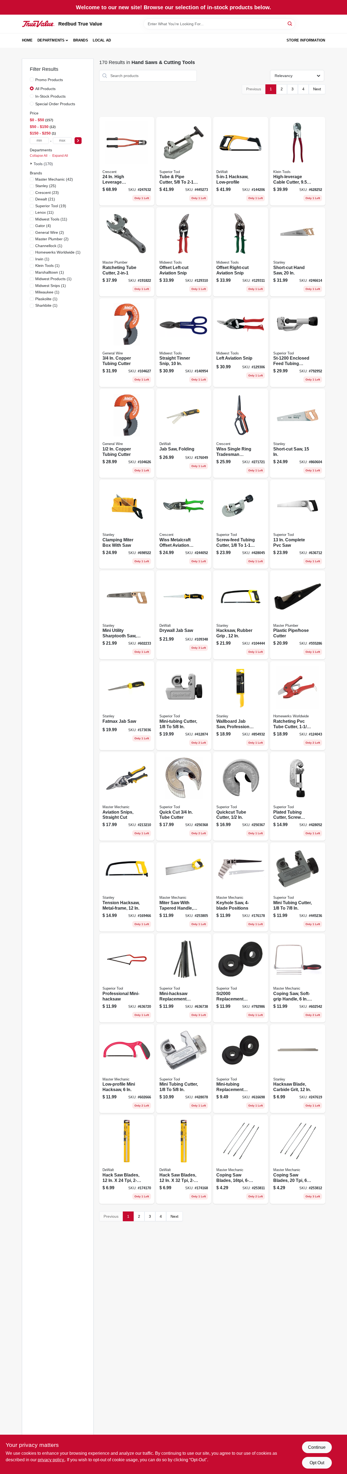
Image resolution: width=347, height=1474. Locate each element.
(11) (44, 212)
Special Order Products (55, 104)
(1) (48, 246)
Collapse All (38, 156)
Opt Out (317, 1462)
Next (317, 89)
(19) (50, 206)
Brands (80, 40)
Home (27, 40)
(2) (49, 232)
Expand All (60, 156)
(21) (45, 199)
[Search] (290, 23)
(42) (54, 179)
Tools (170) (43, 164)
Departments (51, 40)
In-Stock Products (50, 96)
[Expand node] (32, 163)
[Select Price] (78, 140)
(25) (45, 186)
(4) (43, 225)
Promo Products (49, 79)
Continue (317, 1447)
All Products (45, 88)
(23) (47, 192)
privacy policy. (51, 1459)
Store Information (306, 40)
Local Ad (102, 40)
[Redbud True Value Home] (38, 24)
